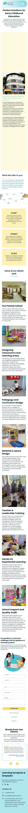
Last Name (7, 680)
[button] (10, 763)
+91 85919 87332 (9, 793)
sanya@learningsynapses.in (13, 796)
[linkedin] (7, 784)
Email (6, 687)
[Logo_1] (8, 2)
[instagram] (5, 784)
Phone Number (7, 692)
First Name (7, 674)
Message (6, 697)
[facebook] (2, 784)
